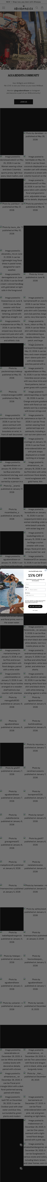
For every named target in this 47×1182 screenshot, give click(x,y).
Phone (26, 587)
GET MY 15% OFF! (35, 606)
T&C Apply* (35, 610)
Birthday (27, 592)
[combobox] (27, 589)
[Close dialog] (45, 570)
